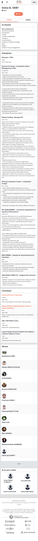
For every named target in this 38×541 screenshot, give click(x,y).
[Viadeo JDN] (28, 529)
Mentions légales (31, 511)
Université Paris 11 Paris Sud (12, 295)
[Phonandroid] (28, 532)
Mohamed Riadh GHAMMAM (12, 444)
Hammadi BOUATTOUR (10, 411)
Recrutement (27, 509)
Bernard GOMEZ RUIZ (9, 389)
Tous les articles (9, 512)
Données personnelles (8, 511)
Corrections (17, 512)
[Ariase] (10, 532)
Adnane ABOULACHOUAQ (11, 367)
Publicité (20, 509)
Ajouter (19, 14)
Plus (19, 463)
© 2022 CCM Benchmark (27, 512)
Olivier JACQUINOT (8, 455)
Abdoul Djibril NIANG (27, 491)
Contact (15, 509)
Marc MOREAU (7, 433)
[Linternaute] (10, 525)
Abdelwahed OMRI (8, 356)
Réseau (28, 20)
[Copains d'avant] (10, 529)
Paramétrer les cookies (20, 511)
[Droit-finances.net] (28, 525)
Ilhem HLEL (6, 422)
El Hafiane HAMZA (8, 400)
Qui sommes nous (8, 509)
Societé (32, 509)
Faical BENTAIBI (25, 481)
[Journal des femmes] (10, 521)
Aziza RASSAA (6, 378)
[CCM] (28, 521)
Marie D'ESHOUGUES (10, 491)
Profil (9, 20)
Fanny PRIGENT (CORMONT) (8, 481)
